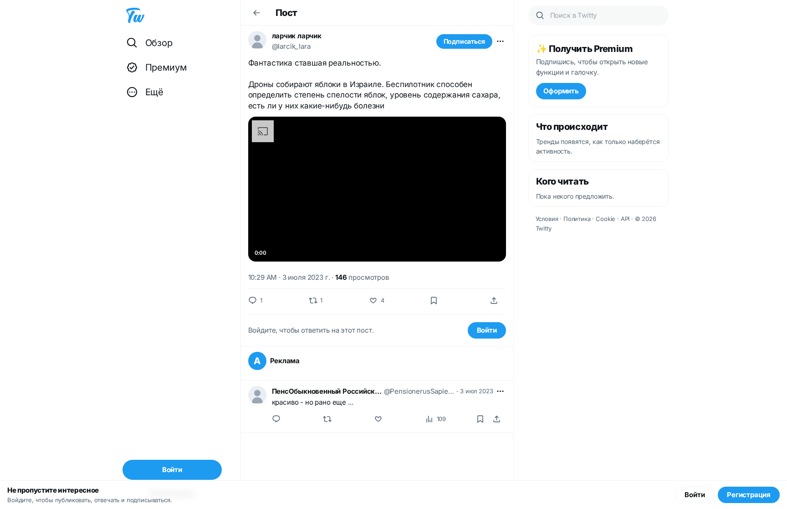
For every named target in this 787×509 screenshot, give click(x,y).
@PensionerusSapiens (419, 391)
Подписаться (464, 41)
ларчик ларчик (297, 35)
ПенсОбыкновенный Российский (327, 391)
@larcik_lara (291, 46)
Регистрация (749, 494)
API (625, 218)
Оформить (561, 91)
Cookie (605, 218)
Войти (487, 330)
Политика (577, 218)
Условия (547, 218)
